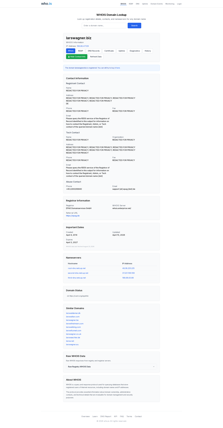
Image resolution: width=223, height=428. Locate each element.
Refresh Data (96, 56)
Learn (95, 416)
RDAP (131, 4)
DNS (137, 4)
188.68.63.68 (128, 278)
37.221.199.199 (128, 273)
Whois (70, 51)
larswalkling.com (73, 327)
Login (179, 4)
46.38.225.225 (128, 268)
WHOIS (123, 4)
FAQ (122, 416)
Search (134, 25)
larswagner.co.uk (73, 334)
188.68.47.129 (83, 46)
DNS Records (94, 51)
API (115, 416)
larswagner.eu (72, 344)
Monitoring (170, 4)
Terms (129, 416)
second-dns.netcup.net (78, 273)
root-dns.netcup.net (76, 268)
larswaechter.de (73, 337)
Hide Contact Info (77, 56)
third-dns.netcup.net (77, 278)
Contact (138, 416)
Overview (85, 416)
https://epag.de (73, 216)
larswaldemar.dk (73, 313)
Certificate (109, 51)
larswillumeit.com (73, 330)
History (148, 51)
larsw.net (70, 341)
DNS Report (105, 416)
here (118, 68)
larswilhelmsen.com (74, 323)
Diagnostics (135, 51)
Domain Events (157, 4)
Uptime (145, 4)
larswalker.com (72, 316)
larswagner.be (72, 320)
